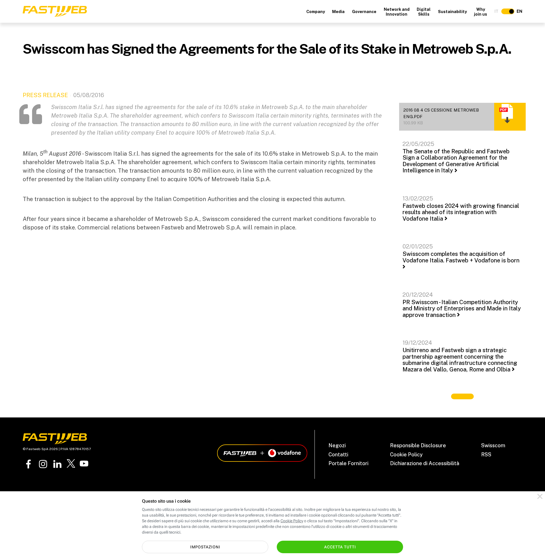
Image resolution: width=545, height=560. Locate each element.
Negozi (337, 445)
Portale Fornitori (348, 463)
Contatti (338, 454)
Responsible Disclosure (418, 445)
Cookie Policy (406, 454)
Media (338, 11)
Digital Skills (424, 11)
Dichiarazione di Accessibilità (424, 463)
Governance (364, 11)
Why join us (480, 11)
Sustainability (452, 11)
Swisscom (493, 445)
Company (315, 11)
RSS (486, 454)
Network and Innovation (397, 11)
